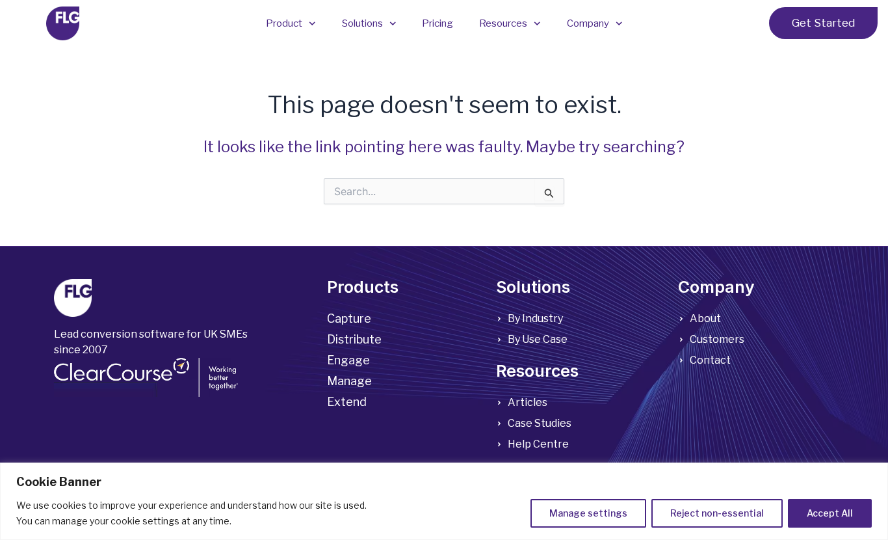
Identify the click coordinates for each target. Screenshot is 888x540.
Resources (503, 23)
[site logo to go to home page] (63, 23)
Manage (349, 381)
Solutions (362, 23)
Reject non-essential (717, 513)
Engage (348, 360)
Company (588, 23)
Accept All (830, 513)
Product (284, 23)
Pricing (437, 23)
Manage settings (588, 513)
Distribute (354, 339)
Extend (347, 402)
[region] (444, 501)
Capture (349, 318)
